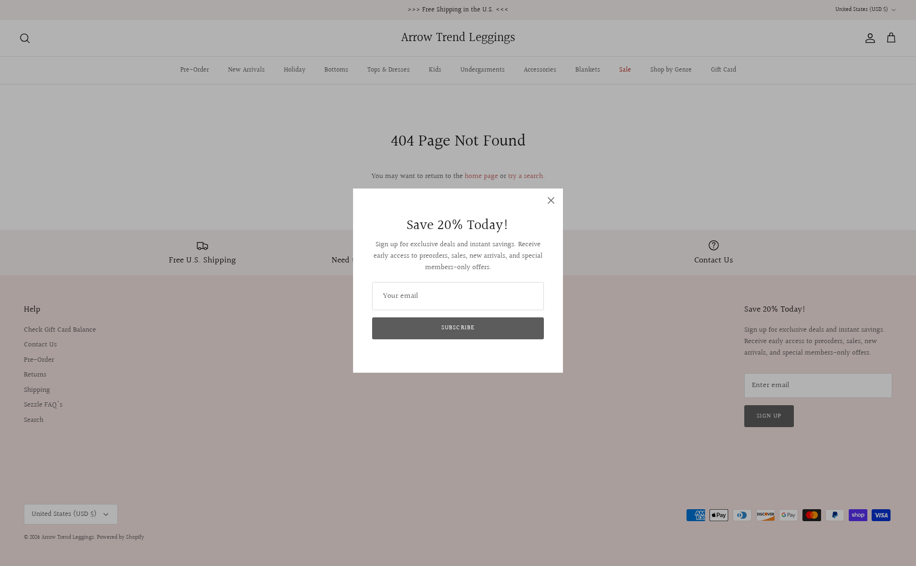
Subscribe (457, 328)
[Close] (551, 200)
